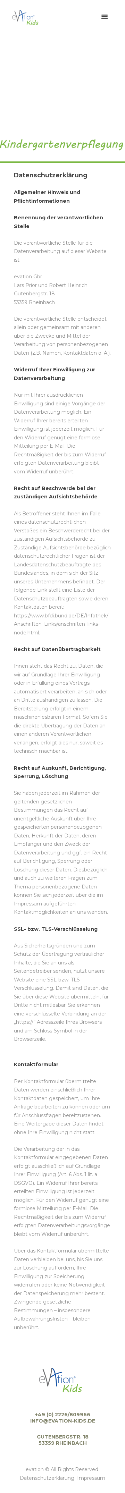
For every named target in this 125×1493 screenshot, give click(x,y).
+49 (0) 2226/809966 (62, 1414)
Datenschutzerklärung (47, 1478)
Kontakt (69, 126)
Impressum (91, 1478)
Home (43, 126)
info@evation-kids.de (62, 1421)
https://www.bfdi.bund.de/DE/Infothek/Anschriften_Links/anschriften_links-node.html (61, 624)
